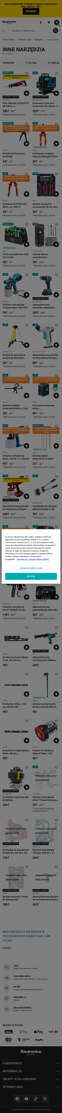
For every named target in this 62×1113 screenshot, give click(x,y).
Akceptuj (31, 576)
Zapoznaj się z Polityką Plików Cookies (33, 559)
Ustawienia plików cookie (31, 568)
